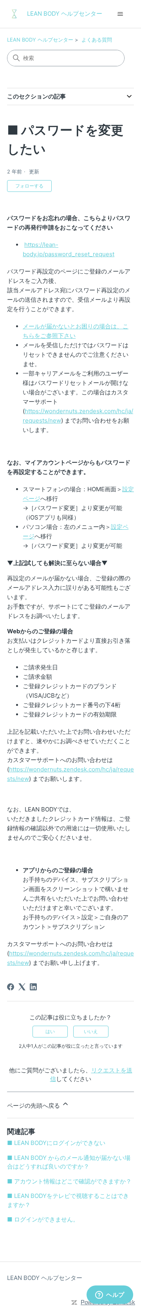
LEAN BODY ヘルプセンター (40, 39)
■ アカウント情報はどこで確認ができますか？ (69, 1181)
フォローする (29, 186)
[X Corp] (21, 986)
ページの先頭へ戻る (34, 1105)
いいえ (91, 1031)
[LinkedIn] (33, 986)
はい (50, 1031)
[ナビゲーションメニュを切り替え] (120, 14)
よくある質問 (96, 39)
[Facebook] (10, 986)
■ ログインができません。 (43, 1219)
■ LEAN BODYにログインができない (56, 1143)
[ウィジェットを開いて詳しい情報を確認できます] (110, 1295)
